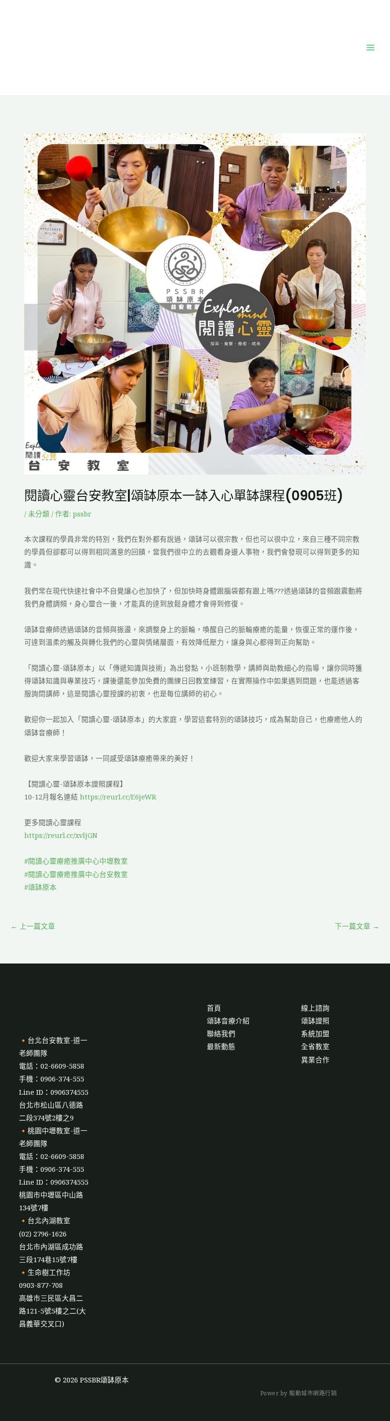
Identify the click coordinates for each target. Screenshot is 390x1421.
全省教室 (315, 1046)
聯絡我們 (221, 1033)
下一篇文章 (357, 926)
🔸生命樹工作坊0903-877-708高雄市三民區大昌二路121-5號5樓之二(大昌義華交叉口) (52, 1297)
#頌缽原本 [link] (40, 887)
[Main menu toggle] (370, 48)
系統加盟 (315, 1033)
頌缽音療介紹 (228, 1020)
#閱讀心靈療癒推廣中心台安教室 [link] (76, 874)
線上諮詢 (315, 1007)
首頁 (214, 1007)
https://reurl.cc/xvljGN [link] (61, 835)
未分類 (38, 513)
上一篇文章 (32, 926)
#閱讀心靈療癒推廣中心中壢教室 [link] (76, 861)
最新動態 (221, 1046)
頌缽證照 (315, 1020)
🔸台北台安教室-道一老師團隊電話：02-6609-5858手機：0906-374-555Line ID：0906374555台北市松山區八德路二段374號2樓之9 (53, 1078)
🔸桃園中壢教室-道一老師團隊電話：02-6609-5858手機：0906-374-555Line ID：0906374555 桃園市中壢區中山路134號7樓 (53, 1169)
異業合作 (315, 1059)
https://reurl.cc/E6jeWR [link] (118, 796)
